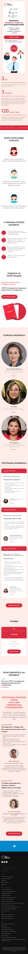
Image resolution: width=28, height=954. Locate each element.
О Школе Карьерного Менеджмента (7, 876)
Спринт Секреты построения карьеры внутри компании (10, 907)
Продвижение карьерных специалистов (8, 905)
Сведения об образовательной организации (8, 937)
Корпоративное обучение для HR (7, 918)
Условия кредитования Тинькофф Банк (7, 929)
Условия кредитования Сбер (6, 927)
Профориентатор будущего (6, 893)
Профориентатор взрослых (5, 895)
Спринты (2, 912)
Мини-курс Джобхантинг (5, 910)
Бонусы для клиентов (4, 935)
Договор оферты (4, 925)
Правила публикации (4, 882)
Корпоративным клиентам (5, 933)
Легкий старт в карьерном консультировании (8, 897)
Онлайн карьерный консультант (6, 889)
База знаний (3, 880)
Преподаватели (4, 884)
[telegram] (14, 846)
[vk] (2, 862)
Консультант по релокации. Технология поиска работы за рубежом (12, 903)
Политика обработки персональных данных (8, 931)
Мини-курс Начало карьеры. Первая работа (8, 908)
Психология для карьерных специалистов (8, 891)
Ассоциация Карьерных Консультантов (7, 923)
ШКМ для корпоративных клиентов (7, 916)
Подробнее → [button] (14, 375)
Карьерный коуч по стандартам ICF (7, 899)
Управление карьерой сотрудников (7, 901)
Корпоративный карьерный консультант (8, 914)
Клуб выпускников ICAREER (6, 878)
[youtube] (4, 862)
